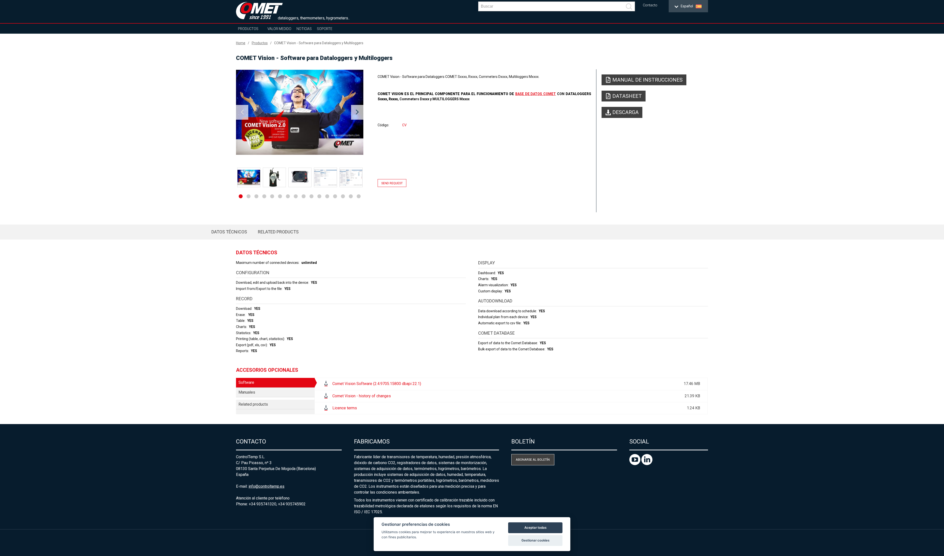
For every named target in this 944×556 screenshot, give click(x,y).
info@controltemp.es (266, 486)
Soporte (324, 29)
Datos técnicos (229, 231)
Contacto (650, 5)
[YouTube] (635, 463)
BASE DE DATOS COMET (535, 94)
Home (240, 43)
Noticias (304, 29)
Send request (392, 183)
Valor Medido (279, 29)
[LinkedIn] (646, 463)
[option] (299, 112)
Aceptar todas (535, 527)
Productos (248, 29)
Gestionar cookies (535, 540)
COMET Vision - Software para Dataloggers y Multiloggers (318, 43)
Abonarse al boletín (533, 459)
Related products (278, 231)
